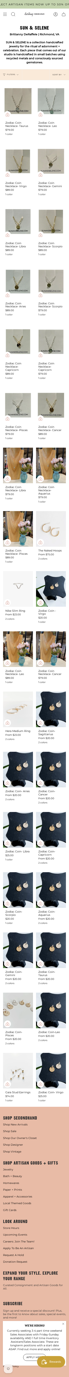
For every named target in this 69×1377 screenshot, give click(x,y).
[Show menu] (5, 14)
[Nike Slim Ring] (18, 589)
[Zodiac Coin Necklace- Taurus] (18, 101)
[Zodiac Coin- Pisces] (18, 1010)
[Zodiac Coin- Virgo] (51, 1070)
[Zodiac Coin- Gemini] (18, 950)
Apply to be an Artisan (18, 1248)
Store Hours (11, 1228)
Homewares (11, 1183)
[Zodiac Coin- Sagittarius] (51, 709)
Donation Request (15, 1261)
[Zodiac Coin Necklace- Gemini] (51, 161)
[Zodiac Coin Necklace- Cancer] (51, 405)
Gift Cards (9, 1210)
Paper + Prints (12, 1189)
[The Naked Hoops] (51, 529)
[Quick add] (7, 114)
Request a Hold (13, 1255)
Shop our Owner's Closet (20, 1138)
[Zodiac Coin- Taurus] (51, 950)
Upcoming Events (15, 1234)
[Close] (63, 1324)
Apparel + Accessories (17, 1196)
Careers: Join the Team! (18, 1241)
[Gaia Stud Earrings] (18, 1070)
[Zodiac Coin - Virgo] (51, 589)
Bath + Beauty (12, 1176)
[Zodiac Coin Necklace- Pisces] (18, 405)
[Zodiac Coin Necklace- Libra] (18, 221)
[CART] (63, 14)
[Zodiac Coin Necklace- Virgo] (18, 161)
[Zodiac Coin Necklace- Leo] (51, 101)
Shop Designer (13, 1144)
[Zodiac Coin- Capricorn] (51, 830)
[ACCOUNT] (55, 14)
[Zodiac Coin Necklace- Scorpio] (51, 221)
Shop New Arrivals (15, 1124)
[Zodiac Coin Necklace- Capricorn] (18, 342)
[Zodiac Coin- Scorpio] (18, 890)
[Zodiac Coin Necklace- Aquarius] (51, 465)
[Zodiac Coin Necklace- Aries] (18, 281)
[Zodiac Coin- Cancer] (51, 769)
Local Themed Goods (17, 1203)
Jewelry (8, 1169)
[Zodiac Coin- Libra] (18, 830)
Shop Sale (9, 1131)
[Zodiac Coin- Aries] (18, 769)
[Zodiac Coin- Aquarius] (51, 890)
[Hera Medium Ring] (18, 709)
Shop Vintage (12, 1151)
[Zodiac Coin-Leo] (51, 1010)
